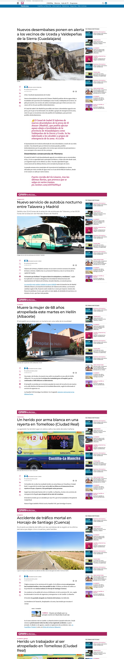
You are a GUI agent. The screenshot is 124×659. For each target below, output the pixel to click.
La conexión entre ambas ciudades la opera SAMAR (40, 284)
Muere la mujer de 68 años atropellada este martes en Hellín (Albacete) (98, 51)
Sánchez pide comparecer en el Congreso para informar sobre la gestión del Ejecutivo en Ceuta (100, 91)
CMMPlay (50, 3)
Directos (57, 3)
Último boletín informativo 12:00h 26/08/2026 (100, 34)
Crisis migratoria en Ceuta (37, 0)
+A (73, 91)
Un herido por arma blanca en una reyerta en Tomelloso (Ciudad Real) (99, 75)
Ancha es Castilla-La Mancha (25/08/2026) (98, 108)
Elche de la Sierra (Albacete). (52, 627)
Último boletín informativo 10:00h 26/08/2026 (100, 82)
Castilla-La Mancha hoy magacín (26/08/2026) (99, 59)
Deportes (73, 6)
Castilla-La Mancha (44, 6)
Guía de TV (65, 3)
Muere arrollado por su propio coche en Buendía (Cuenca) (55, 614)
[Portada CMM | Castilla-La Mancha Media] (22, 3)
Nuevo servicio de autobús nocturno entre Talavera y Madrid (99, 42)
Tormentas (28, 0)
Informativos (56, 6)
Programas (73, 3)
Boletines (65, 6)
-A (75, 91)
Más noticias (82, 6)
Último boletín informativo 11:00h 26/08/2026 (100, 66)
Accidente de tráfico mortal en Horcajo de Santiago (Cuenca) (98, 99)
